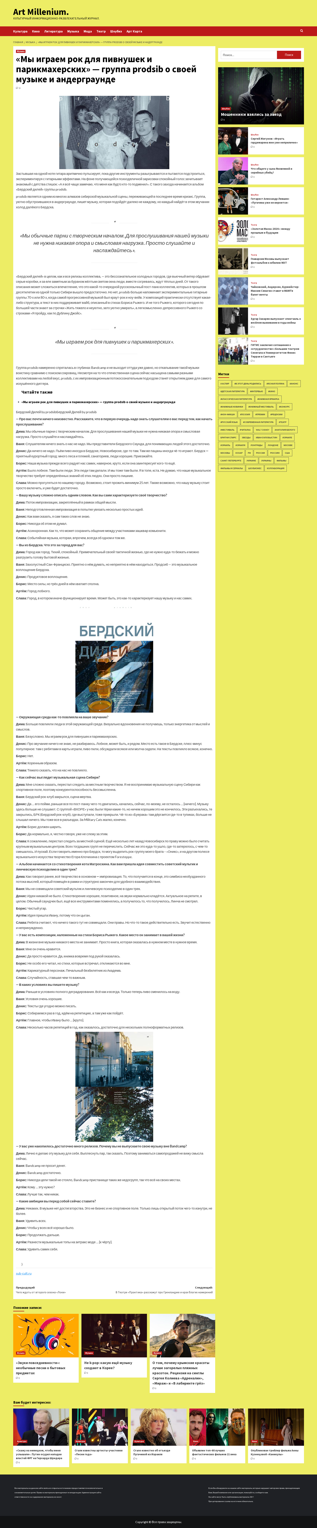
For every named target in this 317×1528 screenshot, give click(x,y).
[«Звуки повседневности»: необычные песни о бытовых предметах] (46, 1335)
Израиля (240, 445)
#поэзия (245, 414)
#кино (271, 391)
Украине (251, 460)
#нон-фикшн (228, 414)
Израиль (225, 445)
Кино (36, 31)
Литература (53, 31)
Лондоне (273, 445)
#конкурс (284, 406)
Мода (88, 31)
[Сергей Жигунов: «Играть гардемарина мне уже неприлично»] (233, 140)
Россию (275, 453)
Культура (20, 31)
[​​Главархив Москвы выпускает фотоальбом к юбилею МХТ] (233, 261)
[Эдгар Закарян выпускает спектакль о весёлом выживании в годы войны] (233, 321)
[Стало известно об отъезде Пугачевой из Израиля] (159, 1427)
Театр (101, 31)
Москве (288, 445)
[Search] (301, 31)
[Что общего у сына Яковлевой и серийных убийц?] (233, 171)
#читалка (245, 430)
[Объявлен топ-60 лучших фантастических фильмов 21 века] (217, 1427)
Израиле (287, 437)
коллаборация (275, 468)
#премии (260, 414)
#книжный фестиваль (261, 406)
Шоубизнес (255, 468)
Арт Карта (134, 31)
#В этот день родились (247, 383)
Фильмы (281, 460)
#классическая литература (236, 399)
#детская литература (233, 391)
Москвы (225, 453)
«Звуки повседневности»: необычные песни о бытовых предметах (40, 1367)
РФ (249, 453)
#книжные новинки (232, 406)
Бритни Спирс (228, 437)
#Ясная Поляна (275, 383)
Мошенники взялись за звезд (251, 114)
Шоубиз (116, 31)
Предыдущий (41, 1290)
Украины (266, 460)
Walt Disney (262, 430)
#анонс (294, 383)
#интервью (256, 391)
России (260, 453)
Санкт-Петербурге (231, 460)
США (287, 453)
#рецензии (276, 414)
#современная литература (258, 422)
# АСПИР (225, 383)
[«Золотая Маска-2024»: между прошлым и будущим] (233, 231)
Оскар (239, 453)
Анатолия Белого (285, 430)
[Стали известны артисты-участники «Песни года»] (100, 1427)
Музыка (73, 31)
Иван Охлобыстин (266, 437)
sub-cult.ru (24, 1273)
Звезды (246, 437)
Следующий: (164, 1290)
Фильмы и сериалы (232, 468)
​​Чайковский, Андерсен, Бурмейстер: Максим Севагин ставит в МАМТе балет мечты (275, 290)
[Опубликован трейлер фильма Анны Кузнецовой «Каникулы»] (276, 1427)
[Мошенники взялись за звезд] (261, 95)
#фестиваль (227, 430)
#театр (282, 422)
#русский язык (229, 422)
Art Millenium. (41, 11)
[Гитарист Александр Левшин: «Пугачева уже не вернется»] (233, 201)
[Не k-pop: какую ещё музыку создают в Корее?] (114, 1335)
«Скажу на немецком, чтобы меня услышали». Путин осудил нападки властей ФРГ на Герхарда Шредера (39, 1454)
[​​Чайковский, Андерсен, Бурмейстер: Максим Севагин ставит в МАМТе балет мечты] (233, 291)
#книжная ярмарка (268, 399)
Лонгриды (257, 445)
